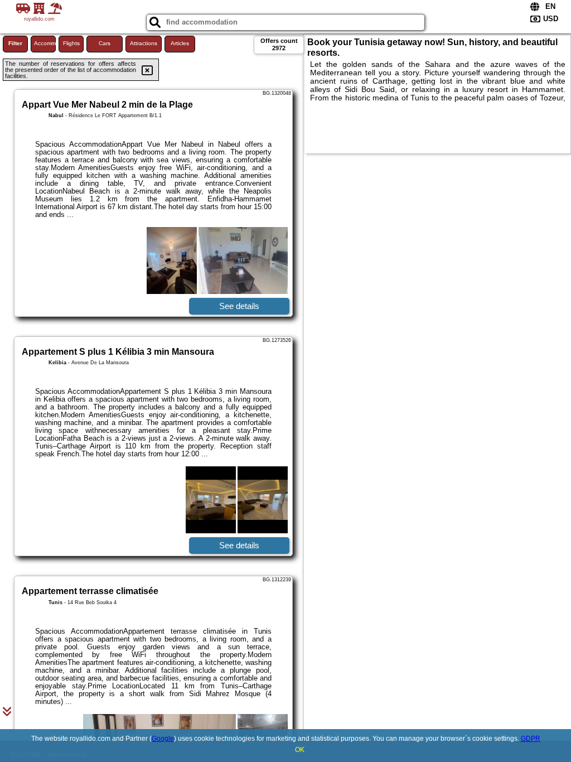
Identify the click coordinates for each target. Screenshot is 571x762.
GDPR (530, 738)
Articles (180, 43)
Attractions (143, 43)
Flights (71, 43)
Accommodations (45, 43)
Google (163, 738)
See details (239, 306)
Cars (104, 43)
